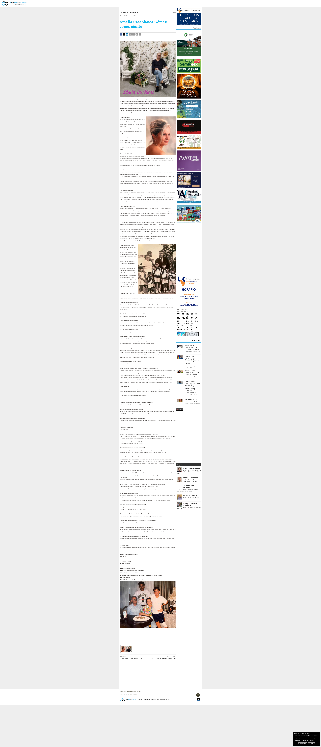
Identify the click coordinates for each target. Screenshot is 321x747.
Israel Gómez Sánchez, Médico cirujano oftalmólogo (192, 347)
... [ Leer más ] (191, 367)
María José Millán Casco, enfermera (191, 400)
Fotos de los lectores (141, 693)
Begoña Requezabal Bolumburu (190, 504)
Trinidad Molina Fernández (188, 486)
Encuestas (135, 694)
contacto (187, 693)
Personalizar (311, 743)
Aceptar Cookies (302, 743)
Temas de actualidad (165, 693)
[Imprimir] (130, 34)
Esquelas (180, 465)
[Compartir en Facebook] (121, 34)
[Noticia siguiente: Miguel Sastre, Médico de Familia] (140, 34)
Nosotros (174, 693)
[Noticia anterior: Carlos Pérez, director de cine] (137, 34)
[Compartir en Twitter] (124, 34)
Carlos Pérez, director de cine (131, 658)
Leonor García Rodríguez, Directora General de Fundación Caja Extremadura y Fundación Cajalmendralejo (192, 387)
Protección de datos (165, 699)
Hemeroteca (131, 693)
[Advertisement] (148, 635)
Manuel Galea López (190, 478)
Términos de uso (154, 699)
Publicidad (181, 693)
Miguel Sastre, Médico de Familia (163, 658)
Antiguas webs (123, 693)
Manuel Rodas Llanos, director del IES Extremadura (192, 372)
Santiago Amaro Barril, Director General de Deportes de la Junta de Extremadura (192, 359)
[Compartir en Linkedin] (127, 34)
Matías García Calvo (190, 495)
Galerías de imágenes (153, 693)
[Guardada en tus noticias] (133, 34)
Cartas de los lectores (126, 694)
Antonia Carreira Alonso (191, 468)
